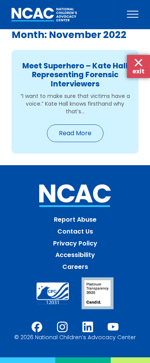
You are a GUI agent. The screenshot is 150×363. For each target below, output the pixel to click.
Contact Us (75, 231)
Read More (75, 133)
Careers (75, 266)
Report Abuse (75, 219)
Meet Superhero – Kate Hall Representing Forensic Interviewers (75, 74)
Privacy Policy (75, 243)
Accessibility (75, 254)
